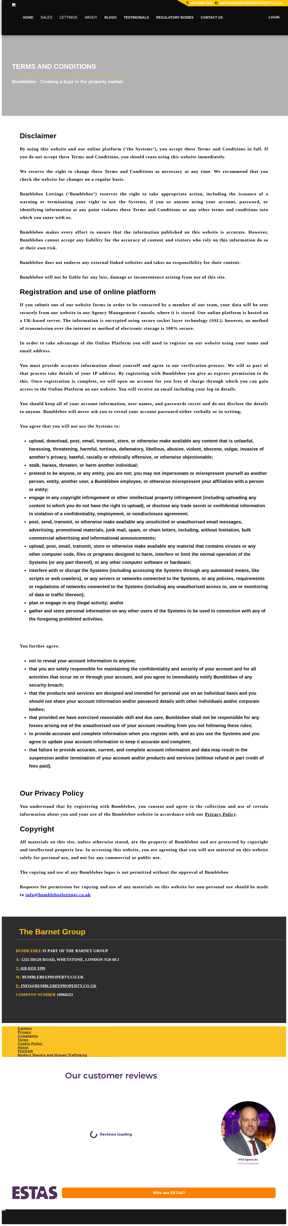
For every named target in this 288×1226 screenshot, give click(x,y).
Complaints (28, 1036)
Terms (23, 1040)
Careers (25, 1028)
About (23, 1047)
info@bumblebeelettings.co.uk (58, 894)
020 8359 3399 (201, 3)
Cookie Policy (30, 1043)
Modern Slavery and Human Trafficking (52, 1055)
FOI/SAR (25, 1051)
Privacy (24, 1032)
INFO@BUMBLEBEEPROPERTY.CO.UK (251, 3)
